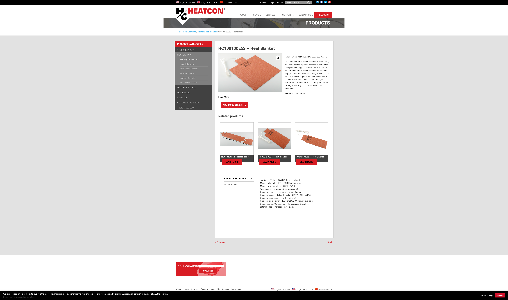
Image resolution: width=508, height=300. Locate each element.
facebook (321, 2)
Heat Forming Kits (186, 87)
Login (272, 3)
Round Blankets (187, 64)
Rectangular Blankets (208, 32)
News (256, 15)
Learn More (223, 97)
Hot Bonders (183, 92)
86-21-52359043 (230, 2)
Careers (263, 3)
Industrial (182, 97)
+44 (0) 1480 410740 (209, 2)
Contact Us (305, 15)
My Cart (280, 3)
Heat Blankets (189, 32)
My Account (236, 289)
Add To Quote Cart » (234, 105)
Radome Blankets (188, 73)
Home (179, 32)
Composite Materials (188, 102)
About (243, 15)
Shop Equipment (185, 49)
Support (287, 15)
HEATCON (200, 17)
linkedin (317, 2)
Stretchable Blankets (189, 69)
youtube (329, 2)
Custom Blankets (187, 78)
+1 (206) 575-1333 (187, 2)
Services (270, 15)
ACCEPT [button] (500, 295)
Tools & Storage (185, 107)
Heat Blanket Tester (189, 82)
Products (323, 15)
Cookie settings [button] (486, 295)
